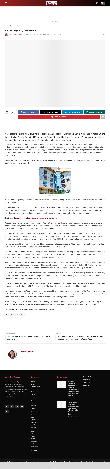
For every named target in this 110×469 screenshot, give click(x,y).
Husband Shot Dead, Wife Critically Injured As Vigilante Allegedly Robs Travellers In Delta (73, 415)
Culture (33, 443)
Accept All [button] (103, 464)
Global (33, 438)
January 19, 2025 (30, 34)
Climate (33, 441)
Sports (33, 422)
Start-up (33, 415)
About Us (86, 392)
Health (33, 401)
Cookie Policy (88, 384)
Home (6, 26)
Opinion (12, 26)
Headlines (34, 396)
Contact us (87, 390)
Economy (33, 413)
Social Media (34, 453)
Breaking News (35, 394)
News (33, 391)
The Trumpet (16, 309)
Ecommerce (34, 410)
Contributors (34, 432)
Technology (34, 448)
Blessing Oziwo (16, 34)
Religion (33, 427)
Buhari (50, 137)
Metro (32, 399)
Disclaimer (86, 387)
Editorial (18, 26)
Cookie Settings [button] (91, 464)
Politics (33, 405)
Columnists (34, 429)
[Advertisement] (55, 13)
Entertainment (36, 419)
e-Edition (34, 457)
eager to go (20, 314)
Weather (33, 451)
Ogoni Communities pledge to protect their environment (36, 218)
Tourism (33, 446)
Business (34, 408)
